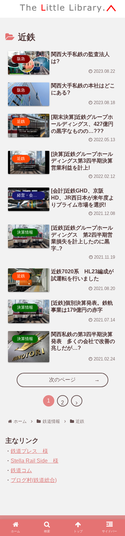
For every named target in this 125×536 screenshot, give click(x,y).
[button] (112, 532)
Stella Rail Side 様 (34, 461)
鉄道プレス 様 (29, 451)
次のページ (62, 379)
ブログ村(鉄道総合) (34, 480)
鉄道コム (21, 470)
